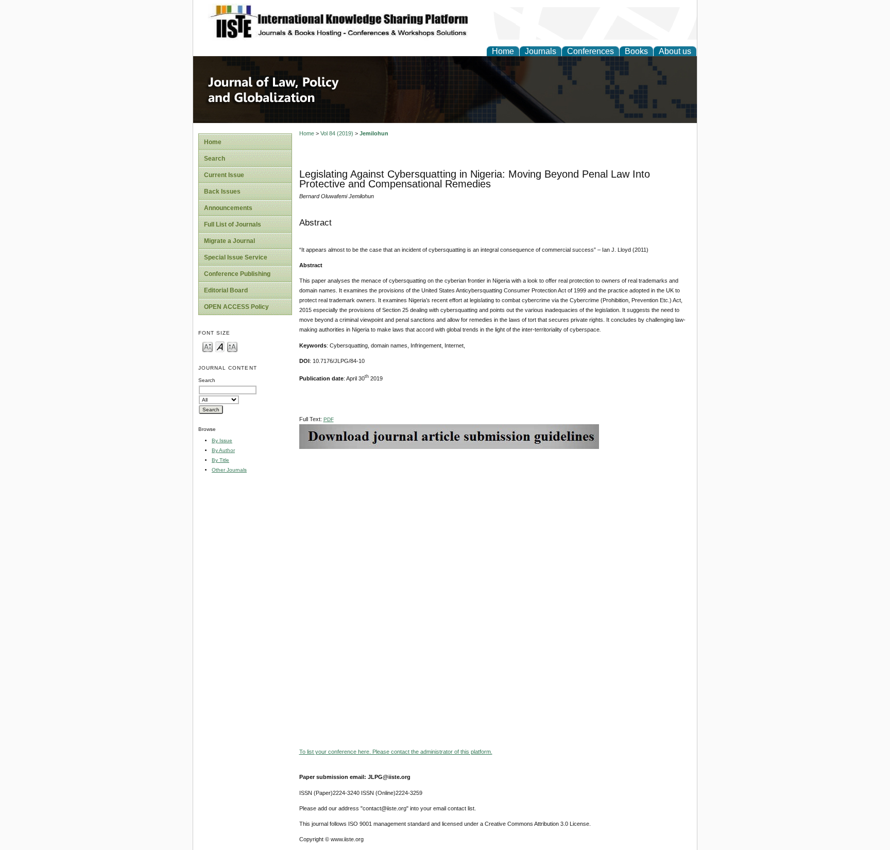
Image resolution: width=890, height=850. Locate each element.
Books (636, 51)
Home (503, 51)
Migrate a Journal (229, 241)
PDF (328, 419)
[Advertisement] (495, 521)
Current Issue (224, 175)
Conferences (590, 51)
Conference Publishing (237, 273)
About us (675, 51)
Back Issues (222, 191)
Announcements (228, 208)
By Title (220, 460)
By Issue (222, 440)
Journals (540, 51)
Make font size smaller (207, 346)
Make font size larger (232, 346)
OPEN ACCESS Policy (236, 306)
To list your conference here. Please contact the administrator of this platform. (395, 752)
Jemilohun (374, 133)
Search (214, 158)
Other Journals (229, 470)
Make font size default (220, 346)
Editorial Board (226, 290)
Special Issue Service (235, 257)
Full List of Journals (232, 224)
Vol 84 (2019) (336, 133)
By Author (223, 450)
